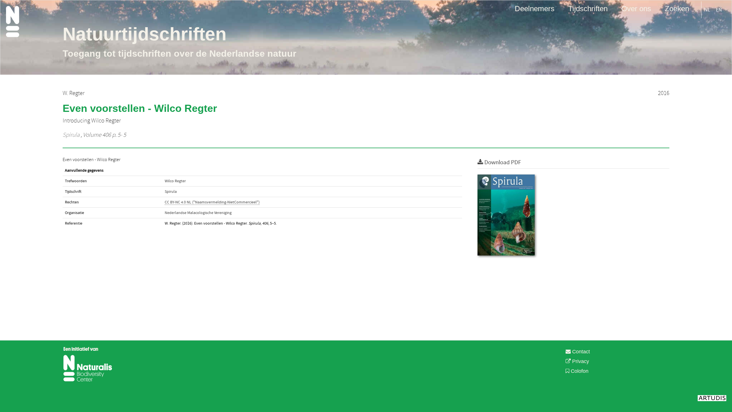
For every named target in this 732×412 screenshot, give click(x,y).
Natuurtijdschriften (144, 34)
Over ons (636, 8)
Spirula (71, 135)
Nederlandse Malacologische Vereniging (198, 213)
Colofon (578, 371)
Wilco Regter (175, 181)
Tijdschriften (588, 8)
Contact (580, 351)
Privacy (580, 361)
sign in (706, 51)
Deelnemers (534, 8)
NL (707, 10)
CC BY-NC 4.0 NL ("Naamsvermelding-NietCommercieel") (212, 202)
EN (719, 10)
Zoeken (677, 8)
